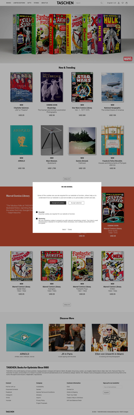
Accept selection (76, 203)
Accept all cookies (58, 203)
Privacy (70, 229)
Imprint (64, 229)
